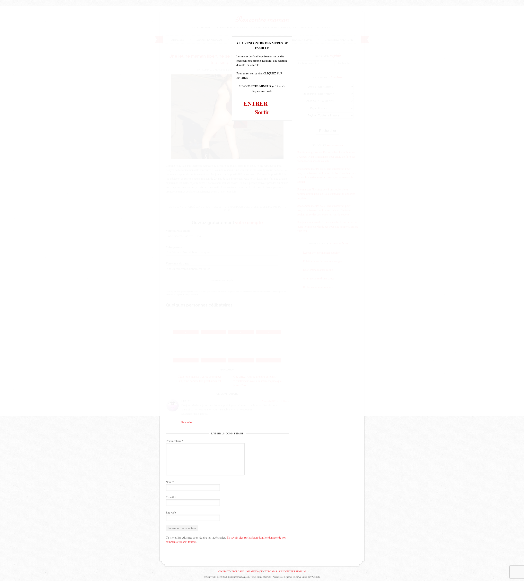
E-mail (171, 497)
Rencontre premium (292, 571)
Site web (171, 512)
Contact (224, 571)
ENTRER (256, 103)
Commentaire (175, 441)
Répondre (186, 422)
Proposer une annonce (247, 571)
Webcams (270, 571)
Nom (170, 482)
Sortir (262, 112)
